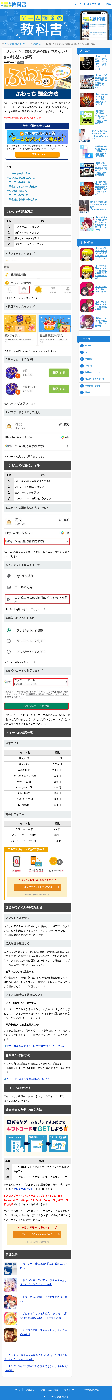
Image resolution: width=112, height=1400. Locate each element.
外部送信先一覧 (91, 1390)
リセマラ (89, 366)
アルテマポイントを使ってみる (37, 887)
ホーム (78, 4)
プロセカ (89, 359)
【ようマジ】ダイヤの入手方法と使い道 (101, 289)
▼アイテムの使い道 (17, 195)
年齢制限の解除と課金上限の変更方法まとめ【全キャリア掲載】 (101, 151)
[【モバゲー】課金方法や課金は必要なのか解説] (10, 1268)
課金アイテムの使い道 (94, 379)
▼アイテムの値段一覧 (18, 182)
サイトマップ (70, 1390)
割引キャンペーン (92, 372)
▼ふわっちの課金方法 (18, 173)
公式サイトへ (37, 154)
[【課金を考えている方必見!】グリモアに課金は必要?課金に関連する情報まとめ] (10, 1318)
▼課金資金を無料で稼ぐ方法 (22, 199)
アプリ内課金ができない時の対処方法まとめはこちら (35, 1046)
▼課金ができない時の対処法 (22, 186)
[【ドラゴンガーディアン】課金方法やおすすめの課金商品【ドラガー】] (10, 1285)
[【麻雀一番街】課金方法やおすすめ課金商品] (10, 1302)
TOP (15, 44)
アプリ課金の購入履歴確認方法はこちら (28, 1079)
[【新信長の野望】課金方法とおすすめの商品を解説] (10, 1335)
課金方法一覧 (93, 4)
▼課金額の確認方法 (17, 191)
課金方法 (20, 62)
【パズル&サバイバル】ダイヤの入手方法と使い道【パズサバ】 (101, 99)
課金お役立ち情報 (92, 386)
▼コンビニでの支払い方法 (21, 178)
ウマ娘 (88, 345)
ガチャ (88, 352)
